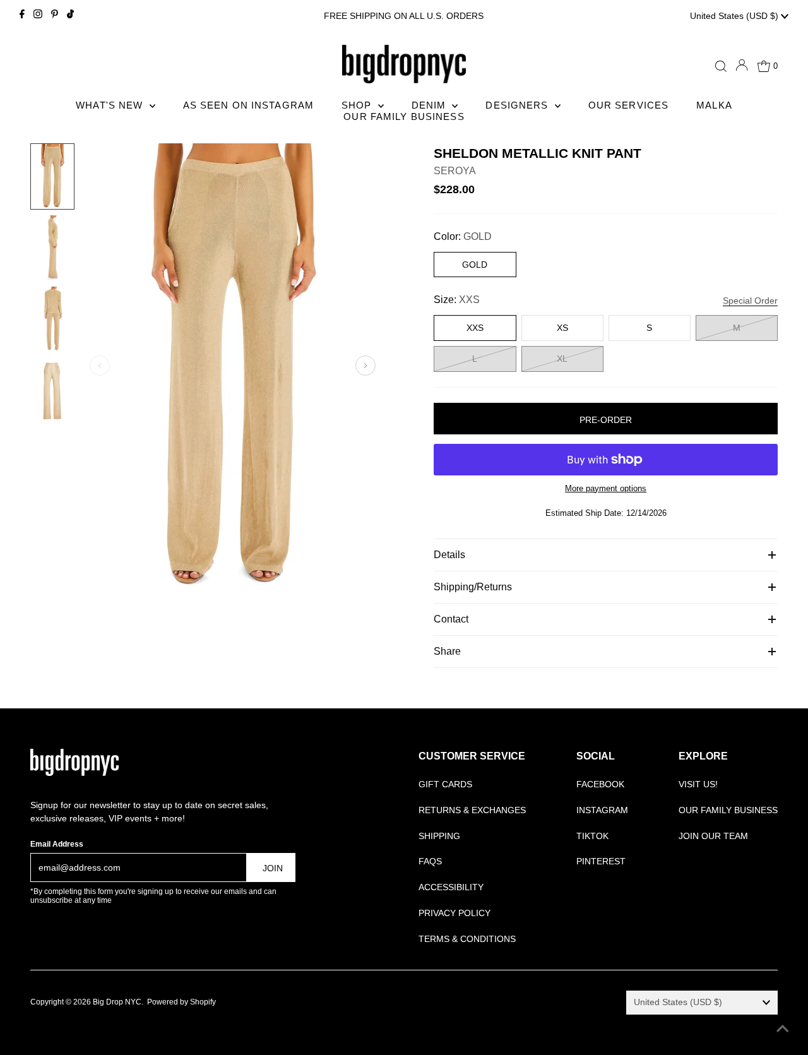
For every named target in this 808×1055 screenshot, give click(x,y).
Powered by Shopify (181, 1002)
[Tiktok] (70, 16)
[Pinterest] (54, 16)
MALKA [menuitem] (714, 105)
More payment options (605, 488)
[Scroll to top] (782, 1029)
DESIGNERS (518, 105)
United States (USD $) (735, 16)
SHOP (358, 105)
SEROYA (455, 170)
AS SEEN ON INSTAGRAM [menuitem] (248, 105)
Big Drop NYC (117, 1002)
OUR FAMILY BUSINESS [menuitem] (403, 116)
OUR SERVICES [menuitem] (628, 105)
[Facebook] (22, 16)
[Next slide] (365, 365)
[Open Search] (721, 66)
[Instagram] (37, 16)
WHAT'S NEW (111, 105)
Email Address (56, 844)
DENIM (430, 105)
